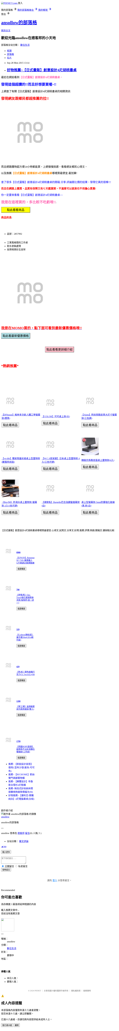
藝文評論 (23, 841)
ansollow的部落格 (19, 22)
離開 (17, 1025)
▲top (3, 846)
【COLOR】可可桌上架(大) (56, 416)
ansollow (5, 817)
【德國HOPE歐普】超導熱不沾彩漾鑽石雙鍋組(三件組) (25, 749)
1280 (18, 701)
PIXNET (38, 991)
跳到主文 (5, 30)
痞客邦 (21, 833)
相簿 (9, 51)
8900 (18, 552)
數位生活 (25, 45)
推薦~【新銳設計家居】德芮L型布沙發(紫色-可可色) (21, 767)
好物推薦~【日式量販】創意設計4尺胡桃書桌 (42, 70)
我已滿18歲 (7, 1025)
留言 (27, 833)
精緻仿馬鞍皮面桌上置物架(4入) (97, 460)
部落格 (10, 54)
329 (17, 629)
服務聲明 (87, 991)
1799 (18, 741)
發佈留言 (6, 870)
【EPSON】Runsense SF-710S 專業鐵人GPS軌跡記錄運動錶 (25, 560)
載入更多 (6, 852)
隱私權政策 (76, 991)
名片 (9, 58)
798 (17, 590)
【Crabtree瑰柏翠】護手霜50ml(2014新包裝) (25, 637)
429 (17, 667)
